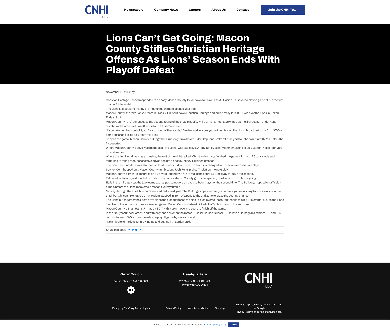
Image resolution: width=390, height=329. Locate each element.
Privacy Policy (173, 308)
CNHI (97, 11)
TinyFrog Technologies (137, 308)
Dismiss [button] (233, 325)
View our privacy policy (215, 324)
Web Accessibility (198, 308)
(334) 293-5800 (140, 281)
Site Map (219, 308)
